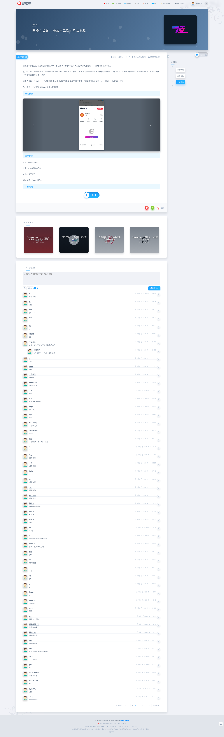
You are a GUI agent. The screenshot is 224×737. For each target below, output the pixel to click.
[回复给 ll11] (158, 399)
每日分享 (180, 3)
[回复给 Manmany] (158, 424)
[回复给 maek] (158, 609)
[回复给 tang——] (158, 496)
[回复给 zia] (158, 617)
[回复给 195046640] (158, 682)
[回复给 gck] (158, 665)
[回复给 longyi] (158, 593)
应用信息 (180, 76)
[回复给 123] (158, 488)
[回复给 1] (158, 448)
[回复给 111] (158, 311)
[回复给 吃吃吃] (158, 335)
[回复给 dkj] (158, 641)
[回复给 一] (158, 528)
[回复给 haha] (158, 472)
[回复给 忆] (158, 303)
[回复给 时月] (158, 416)
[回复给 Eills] (158, 319)
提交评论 (155, 288)
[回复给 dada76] (158, 545)
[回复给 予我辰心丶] (158, 343)
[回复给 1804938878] (158, 674)
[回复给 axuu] (158, 657)
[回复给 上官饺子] (158, 375)
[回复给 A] (158, 294)
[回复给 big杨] (158, 407)
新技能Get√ (166, 3)
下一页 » (156, 705)
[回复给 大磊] (158, 391)
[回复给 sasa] (158, 569)
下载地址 (180, 82)
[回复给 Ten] (158, 456)
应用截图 (180, 70)
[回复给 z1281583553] (158, 432)
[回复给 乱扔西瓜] (158, 690)
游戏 (155, 3)
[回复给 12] (158, 577)
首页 (107, 3)
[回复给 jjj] (158, 480)
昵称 (30, 288)
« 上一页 (119, 705)
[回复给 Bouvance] (158, 383)
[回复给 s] (158, 359)
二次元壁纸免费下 (140, 57)
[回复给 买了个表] (158, 633)
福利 (146, 3)
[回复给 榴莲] (158, 553)
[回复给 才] (158, 561)
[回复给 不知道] (158, 512)
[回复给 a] (158, 536)
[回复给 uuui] (158, 367)
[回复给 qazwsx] (158, 601)
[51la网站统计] (125, 720)
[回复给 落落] (158, 440)
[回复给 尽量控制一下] (158, 625)
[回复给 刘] (158, 327)
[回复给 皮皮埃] (158, 520)
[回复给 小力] (158, 464)
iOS (137, 3)
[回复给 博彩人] (158, 504)
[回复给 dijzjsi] (158, 698)
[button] (33, 124)
